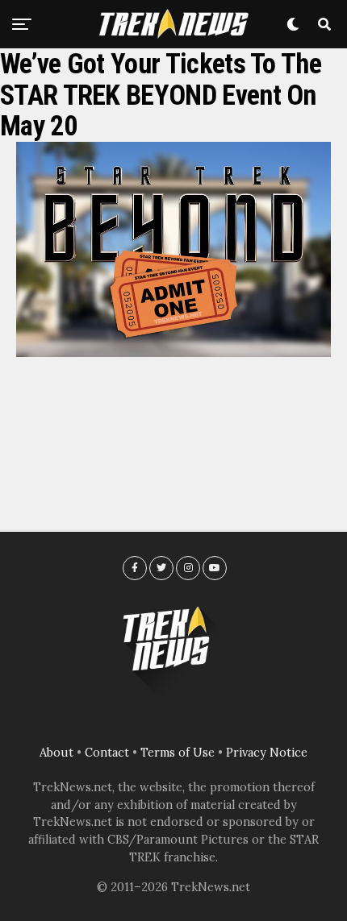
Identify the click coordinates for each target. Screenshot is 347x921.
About (56, 752)
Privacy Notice (266, 752)
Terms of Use (177, 752)
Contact (107, 752)
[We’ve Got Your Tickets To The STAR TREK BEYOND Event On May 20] (173, 352)
